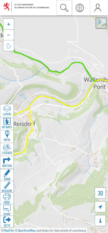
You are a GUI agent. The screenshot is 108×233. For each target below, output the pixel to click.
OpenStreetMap (26, 230)
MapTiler (9, 230)
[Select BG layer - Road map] (101, 23)
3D (100, 193)
